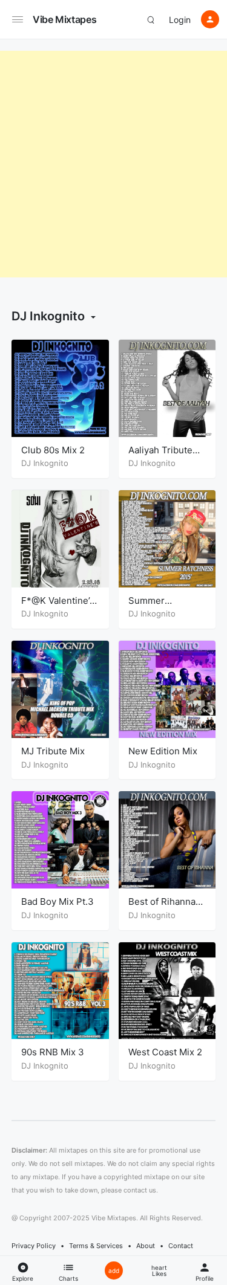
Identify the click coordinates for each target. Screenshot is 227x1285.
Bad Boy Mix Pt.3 (57, 901)
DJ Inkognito (44, 463)
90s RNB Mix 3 (52, 1052)
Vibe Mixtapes (64, 19)
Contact (180, 1245)
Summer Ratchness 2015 (162, 606)
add (113, 1270)
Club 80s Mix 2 (53, 450)
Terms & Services (96, 1245)
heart (159, 1270)
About (145, 1245)
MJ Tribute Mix (53, 751)
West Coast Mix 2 (165, 1052)
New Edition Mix (162, 751)
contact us (139, 1190)
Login (180, 20)
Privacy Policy (34, 1245)
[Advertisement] (113, 164)
